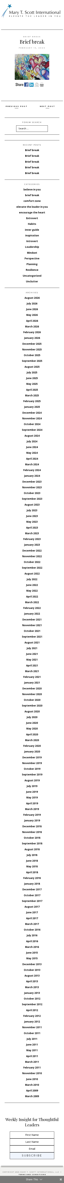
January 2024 (32, 475)
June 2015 (32, 952)
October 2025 (32, 355)
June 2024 (32, 447)
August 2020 (32, 711)
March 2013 (32, 987)
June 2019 (32, 791)
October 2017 (32, 895)
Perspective (32, 258)
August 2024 (32, 435)
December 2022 (32, 550)
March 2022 (32, 602)
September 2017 (32, 901)
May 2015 (32, 958)
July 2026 (32, 303)
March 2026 (32, 326)
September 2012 (32, 1004)
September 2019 (32, 774)
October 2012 (32, 998)
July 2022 (32, 579)
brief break (32, 37)
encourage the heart (32, 212)
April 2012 (32, 1010)
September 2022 (32, 567)
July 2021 (32, 648)
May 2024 (32, 452)
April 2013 (32, 981)
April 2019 (32, 803)
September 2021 (32, 636)
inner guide (32, 229)
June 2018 (32, 860)
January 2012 (32, 1021)
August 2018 (32, 849)
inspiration (32, 235)
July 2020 (32, 717)
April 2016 (32, 941)
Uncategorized (32, 275)
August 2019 (32, 780)
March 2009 (32, 1096)
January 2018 (32, 883)
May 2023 (32, 521)
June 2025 (32, 378)
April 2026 (32, 320)
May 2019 (32, 797)
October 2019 (32, 768)
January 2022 (32, 613)
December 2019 (32, 757)
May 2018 (32, 866)
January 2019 (32, 820)
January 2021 (32, 682)
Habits (32, 224)
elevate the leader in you (32, 206)
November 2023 (32, 487)
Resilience (32, 269)
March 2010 (32, 1084)
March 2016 (32, 947)
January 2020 (32, 751)
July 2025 (32, 372)
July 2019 (32, 786)
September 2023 (32, 498)
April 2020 (32, 734)
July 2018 (32, 855)
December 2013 (32, 964)
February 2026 (32, 332)
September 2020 (32, 705)
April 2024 (32, 458)
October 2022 (32, 562)
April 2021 (32, 665)
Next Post (47, 106)
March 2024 (32, 464)
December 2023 (32, 481)
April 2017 (32, 918)
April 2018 (32, 872)
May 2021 (32, 659)
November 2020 (32, 694)
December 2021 (32, 619)
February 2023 (32, 539)
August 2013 (32, 975)
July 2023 (32, 510)
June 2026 (32, 309)
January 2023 (32, 544)
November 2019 (32, 763)
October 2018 (32, 837)
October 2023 (32, 493)
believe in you (32, 189)
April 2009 (32, 1090)
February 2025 (32, 401)
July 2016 (32, 935)
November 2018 (32, 832)
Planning (32, 264)
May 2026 (32, 315)
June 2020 (32, 722)
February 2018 (32, 878)
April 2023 (32, 527)
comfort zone (32, 201)
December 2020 (32, 688)
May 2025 (32, 383)
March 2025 (32, 395)
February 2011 (32, 1067)
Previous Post (17, 106)
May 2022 (32, 590)
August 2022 (32, 573)
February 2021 (32, 677)
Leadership (32, 246)
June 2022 (32, 585)
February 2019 (32, 814)
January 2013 (32, 993)
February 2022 (32, 608)
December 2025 (32, 343)
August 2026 (32, 297)
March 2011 (32, 1061)
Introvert (32, 241)
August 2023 (32, 504)
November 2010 (32, 1073)
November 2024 (32, 418)
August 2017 (32, 906)
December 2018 (32, 826)
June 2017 (32, 912)
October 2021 (32, 631)
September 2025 (32, 361)
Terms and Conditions (32, 1174)
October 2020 (32, 699)
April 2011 (32, 1056)
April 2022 (32, 596)
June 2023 (32, 516)
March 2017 (32, 924)
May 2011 (32, 1050)
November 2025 (32, 349)
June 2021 (32, 654)
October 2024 (32, 424)
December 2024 (32, 412)
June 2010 (32, 1079)
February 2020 (32, 745)
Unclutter (32, 281)
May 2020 (32, 728)
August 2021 (32, 642)
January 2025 (32, 406)
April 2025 (32, 389)
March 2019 (32, 809)
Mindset (32, 252)
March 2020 (32, 740)
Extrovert (32, 218)
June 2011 (32, 1044)
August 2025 (32, 366)
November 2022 (32, 556)
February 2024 (32, 470)
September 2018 (32, 843)
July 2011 (32, 1038)
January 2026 (32, 338)
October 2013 (32, 970)
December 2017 (32, 889)
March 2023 (32, 533)
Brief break (32, 150)
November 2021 (32, 625)
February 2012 (32, 1016)
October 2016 (32, 929)
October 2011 (32, 1033)
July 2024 (32, 441)
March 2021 (32, 671)
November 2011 (32, 1027)
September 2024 (32, 429)
